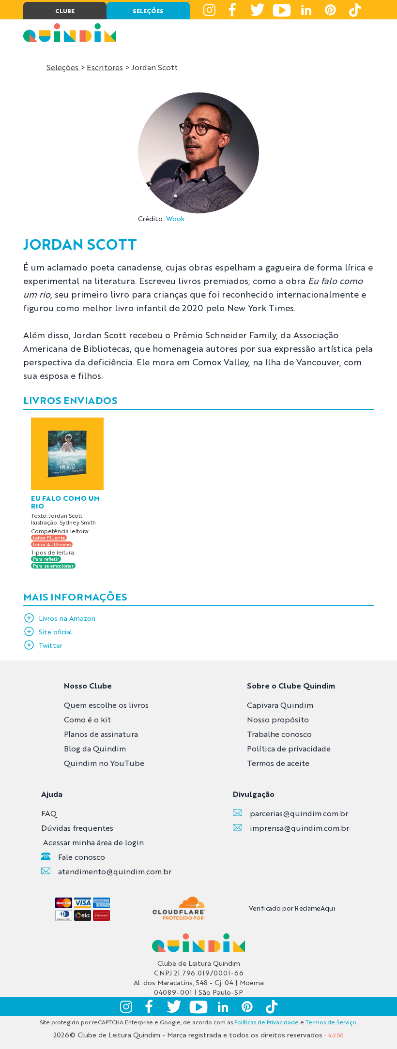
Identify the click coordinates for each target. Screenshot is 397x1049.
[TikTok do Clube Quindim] (354, 9)
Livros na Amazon (67, 618)
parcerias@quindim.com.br (299, 813)
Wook (175, 218)
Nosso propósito (278, 719)
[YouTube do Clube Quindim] (281, 9)
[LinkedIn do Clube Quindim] (306, 9)
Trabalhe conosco (279, 734)
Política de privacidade (289, 748)
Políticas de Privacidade (266, 1022)
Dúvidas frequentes (77, 828)
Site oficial (55, 631)
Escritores (105, 67)
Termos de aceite (278, 763)
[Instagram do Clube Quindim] (209, 9)
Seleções (63, 67)
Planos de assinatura (101, 734)
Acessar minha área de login (93, 842)
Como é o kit (87, 719)
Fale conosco (81, 857)
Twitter (50, 645)
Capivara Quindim (280, 705)
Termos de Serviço (330, 1022)
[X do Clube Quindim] (257, 9)
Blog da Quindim (95, 748)
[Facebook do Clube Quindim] (233, 9)
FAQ (49, 813)
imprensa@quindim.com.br (299, 828)
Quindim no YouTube (104, 763)
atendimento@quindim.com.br (114, 871)
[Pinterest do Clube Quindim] (330, 9)
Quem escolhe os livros (106, 705)
